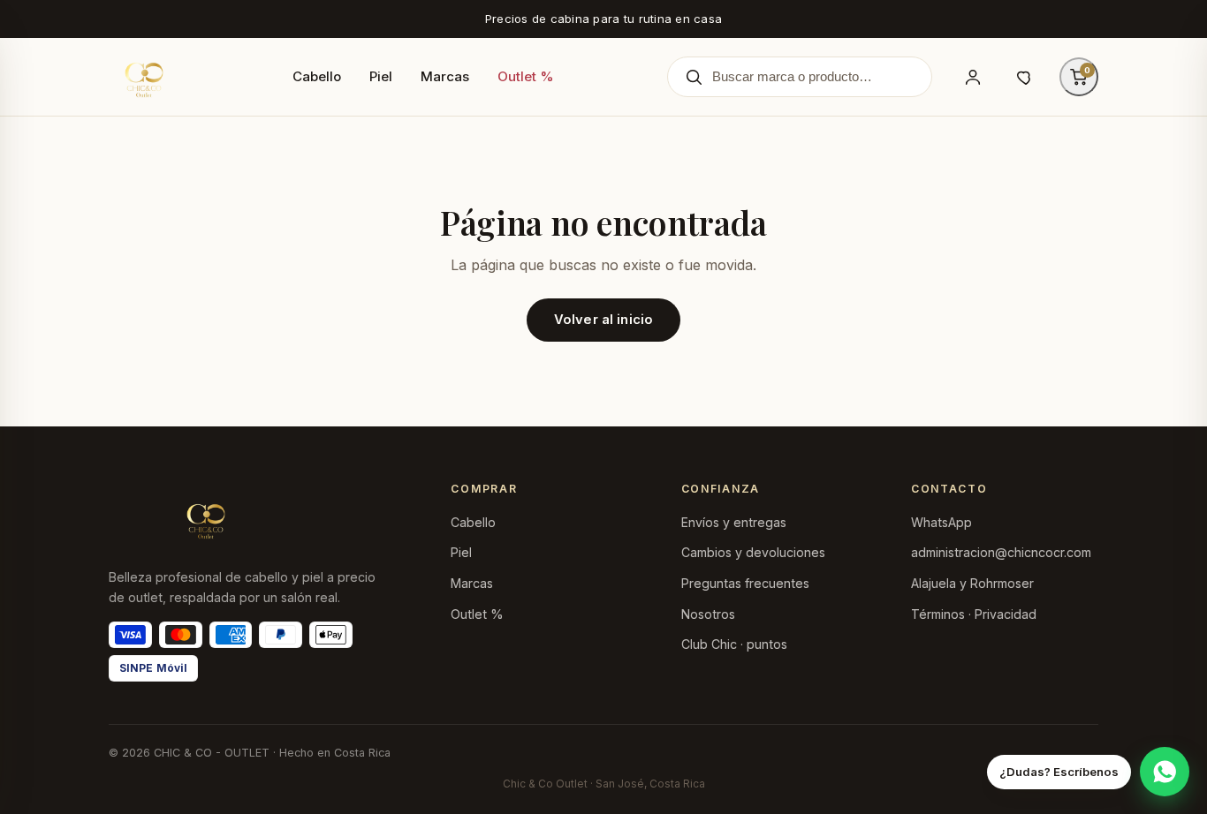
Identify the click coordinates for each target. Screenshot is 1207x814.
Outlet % (525, 76)
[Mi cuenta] (972, 76)
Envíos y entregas (733, 522)
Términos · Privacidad (973, 614)
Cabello (316, 76)
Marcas (445, 76)
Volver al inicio (603, 320)
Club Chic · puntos (734, 644)
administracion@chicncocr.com (1001, 552)
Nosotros (708, 614)
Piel (380, 76)
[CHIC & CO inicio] (144, 76)
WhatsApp (941, 522)
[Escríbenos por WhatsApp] (1164, 771)
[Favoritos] (1025, 76)
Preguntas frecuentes (745, 583)
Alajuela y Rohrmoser (972, 583)
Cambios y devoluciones (753, 552)
